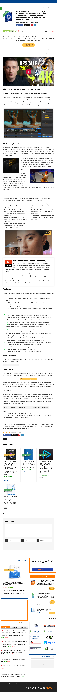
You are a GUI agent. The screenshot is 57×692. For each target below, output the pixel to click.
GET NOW (51, 613)
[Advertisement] (14, 610)
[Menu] (1, 1)
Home (4, 7)
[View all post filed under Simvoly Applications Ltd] (49, 632)
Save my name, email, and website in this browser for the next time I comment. (27, 544)
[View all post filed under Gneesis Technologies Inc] (36, 642)
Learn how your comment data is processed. (35, 553)
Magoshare (39, 614)
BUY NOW (29, 45)
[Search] (55, 1)
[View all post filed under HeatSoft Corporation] (36, 632)
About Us (3, 683)
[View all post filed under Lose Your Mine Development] (36, 637)
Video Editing (25, 22)
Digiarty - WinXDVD (34, 22)
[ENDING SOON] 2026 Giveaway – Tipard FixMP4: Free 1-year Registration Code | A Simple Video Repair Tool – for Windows (10, 500)
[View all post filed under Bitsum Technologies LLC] (49, 648)
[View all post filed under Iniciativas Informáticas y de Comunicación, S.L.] (36, 625)
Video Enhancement (35, 438)
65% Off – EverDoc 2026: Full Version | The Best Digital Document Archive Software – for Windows (13, 652)
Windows (25, 379)
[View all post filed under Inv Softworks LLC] (36, 648)
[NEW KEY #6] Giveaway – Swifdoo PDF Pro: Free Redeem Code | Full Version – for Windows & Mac (13, 659)
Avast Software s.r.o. (41, 590)
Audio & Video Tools (12, 7)
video (28, 438)
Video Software (22, 7)
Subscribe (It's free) (42, 569)
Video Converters (31, 7)
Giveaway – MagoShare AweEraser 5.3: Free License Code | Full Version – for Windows (46, 609)
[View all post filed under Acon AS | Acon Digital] (49, 637)
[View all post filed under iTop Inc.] (49, 642)
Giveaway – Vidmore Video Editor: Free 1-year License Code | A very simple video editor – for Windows (28, 464)
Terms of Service (8, 683)
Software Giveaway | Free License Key (16, 438)
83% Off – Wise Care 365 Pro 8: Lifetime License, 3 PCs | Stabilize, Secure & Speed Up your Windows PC (14, 583)
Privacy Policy (16, 683)
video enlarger (45, 438)
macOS (34, 379)
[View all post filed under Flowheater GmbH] (49, 625)
